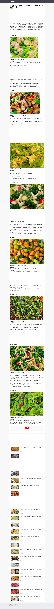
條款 (15, 605)
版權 (17, 605)
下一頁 (27, 427)
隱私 (16, 605)
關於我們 (10, 605)
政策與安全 (13, 605)
